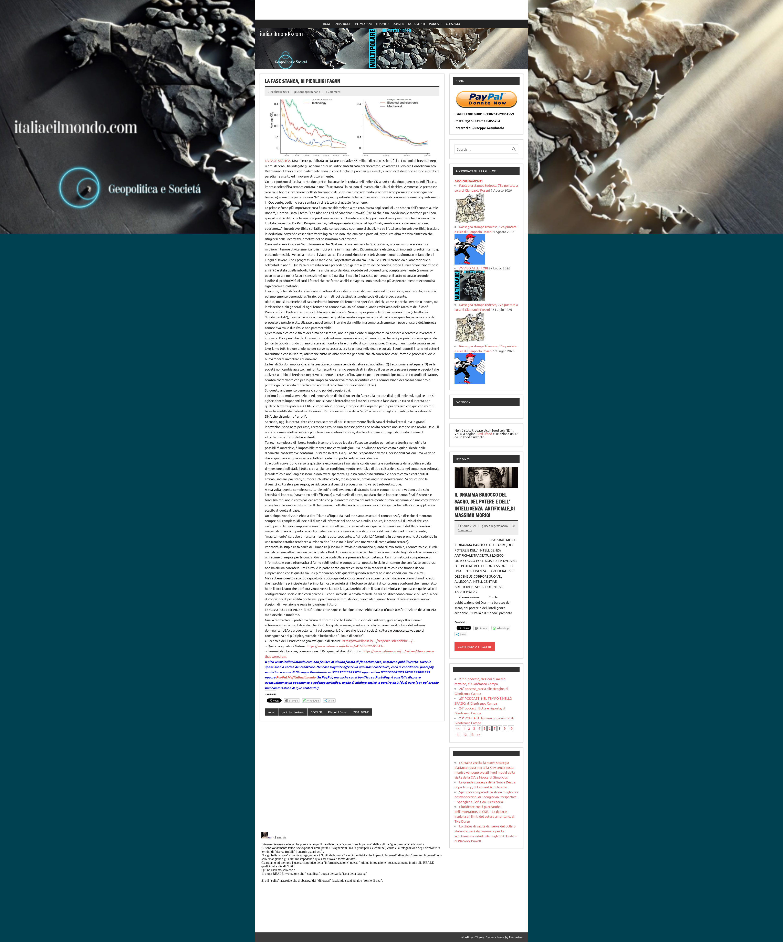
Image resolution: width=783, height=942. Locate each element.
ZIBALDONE (343, 23)
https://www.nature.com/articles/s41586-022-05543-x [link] (346, 646)
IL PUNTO (382, 23)
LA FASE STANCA (277, 160)
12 (465, 734)
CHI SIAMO (453, 23)
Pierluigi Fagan (337, 712)
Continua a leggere (475, 646)
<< (458, 728)
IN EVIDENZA (363, 23)
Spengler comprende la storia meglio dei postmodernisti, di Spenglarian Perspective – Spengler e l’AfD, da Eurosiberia (486, 797)
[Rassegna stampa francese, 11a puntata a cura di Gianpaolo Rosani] (470, 382)
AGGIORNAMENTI (469, 181)
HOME (327, 23)
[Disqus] (352, 777)
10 (511, 728)
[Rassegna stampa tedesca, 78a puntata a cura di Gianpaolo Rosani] (470, 222)
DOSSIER (398, 23)
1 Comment (333, 91)
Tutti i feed (484, 433)
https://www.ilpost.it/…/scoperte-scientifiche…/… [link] (379, 641)
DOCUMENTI (416, 23)
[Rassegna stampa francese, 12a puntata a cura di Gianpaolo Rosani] (470, 263)
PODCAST (435, 23)
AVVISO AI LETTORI (473, 268)
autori (271, 712)
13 (472, 734)
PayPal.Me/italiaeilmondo (295, 677)
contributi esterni (293, 712)
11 (458, 734)
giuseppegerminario (307, 91)
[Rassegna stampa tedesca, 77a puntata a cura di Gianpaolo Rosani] (470, 341)
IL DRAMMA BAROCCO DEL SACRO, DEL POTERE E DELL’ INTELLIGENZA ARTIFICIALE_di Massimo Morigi (485, 505)
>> (479, 734)
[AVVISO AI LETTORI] (470, 300)
